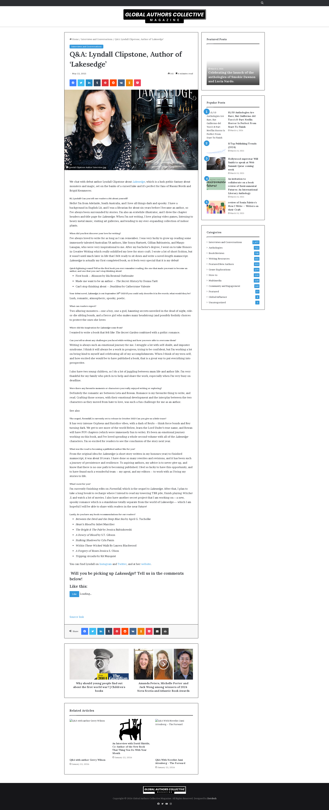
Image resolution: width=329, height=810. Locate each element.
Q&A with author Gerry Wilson (87, 759)
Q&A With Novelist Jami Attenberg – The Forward (170, 761)
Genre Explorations (219, 269)
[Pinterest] (105, 82)
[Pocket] (137, 82)
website (146, 564)
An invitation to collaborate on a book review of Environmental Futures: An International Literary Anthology (243, 186)
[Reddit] (113, 82)
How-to (213, 275)
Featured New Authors (221, 264)
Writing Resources (219, 258)
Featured (214, 291)
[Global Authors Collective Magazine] (164, 16)
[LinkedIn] (89, 82)
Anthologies (216, 247)
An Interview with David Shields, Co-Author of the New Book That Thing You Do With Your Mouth (131, 748)
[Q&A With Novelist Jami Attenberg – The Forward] (174, 738)
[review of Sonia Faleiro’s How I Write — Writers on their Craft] (216, 207)
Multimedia (215, 280)
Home (75, 39)
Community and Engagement (224, 286)
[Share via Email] (157, 631)
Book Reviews (216, 253)
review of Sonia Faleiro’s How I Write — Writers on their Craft (243, 206)
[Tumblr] (97, 82)
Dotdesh (211, 798)
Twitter (122, 564)
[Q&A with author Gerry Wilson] (88, 738)
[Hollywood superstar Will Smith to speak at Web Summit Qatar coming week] (216, 163)
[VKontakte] (121, 82)
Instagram (105, 564)
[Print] (165, 631)
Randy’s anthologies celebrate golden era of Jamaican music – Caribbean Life (232, 77)
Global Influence (218, 297)
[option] (233, 66)
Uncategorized (217, 302)
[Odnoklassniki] (129, 82)
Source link (77, 616)
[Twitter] (81, 82)
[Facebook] (73, 82)
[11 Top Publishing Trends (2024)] (216, 148)
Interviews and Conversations (96, 39)
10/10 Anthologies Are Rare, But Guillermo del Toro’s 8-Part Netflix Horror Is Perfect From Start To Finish (242, 119)
